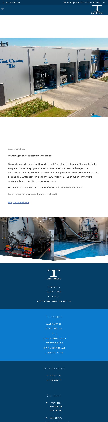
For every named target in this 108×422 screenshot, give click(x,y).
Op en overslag (55, 349)
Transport (54, 319)
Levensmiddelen (55, 340)
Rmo (55, 335)
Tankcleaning (20, 151)
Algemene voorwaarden (54, 303)
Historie (54, 288)
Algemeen (54, 377)
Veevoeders (54, 345)
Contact (54, 298)
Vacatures (54, 293)
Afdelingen (54, 330)
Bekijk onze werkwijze (18, 204)
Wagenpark (54, 326)
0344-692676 (56, 420)
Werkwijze (54, 382)
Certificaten (54, 354)
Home (10, 151)
